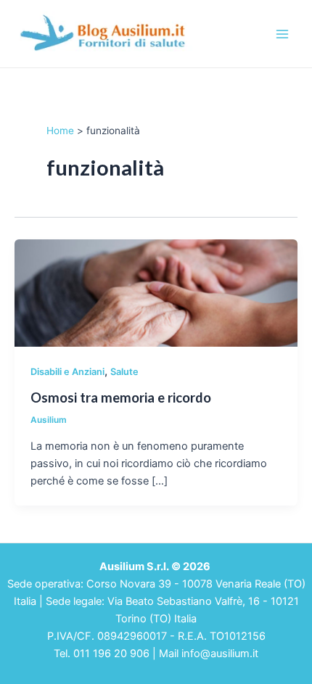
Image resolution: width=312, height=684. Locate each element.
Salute (124, 371)
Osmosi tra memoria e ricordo (120, 397)
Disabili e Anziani (67, 371)
